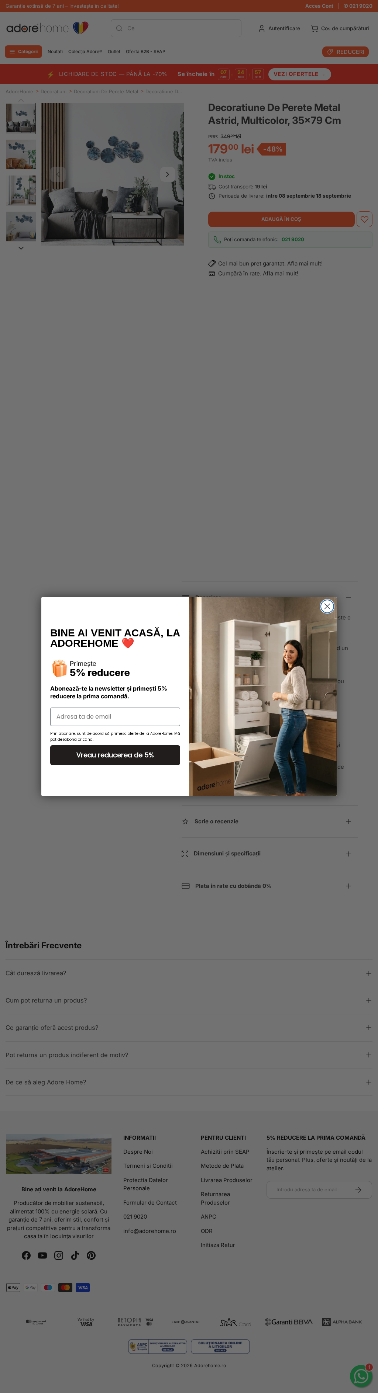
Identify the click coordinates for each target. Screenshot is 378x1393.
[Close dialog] (327, 606)
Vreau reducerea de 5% (115, 755)
